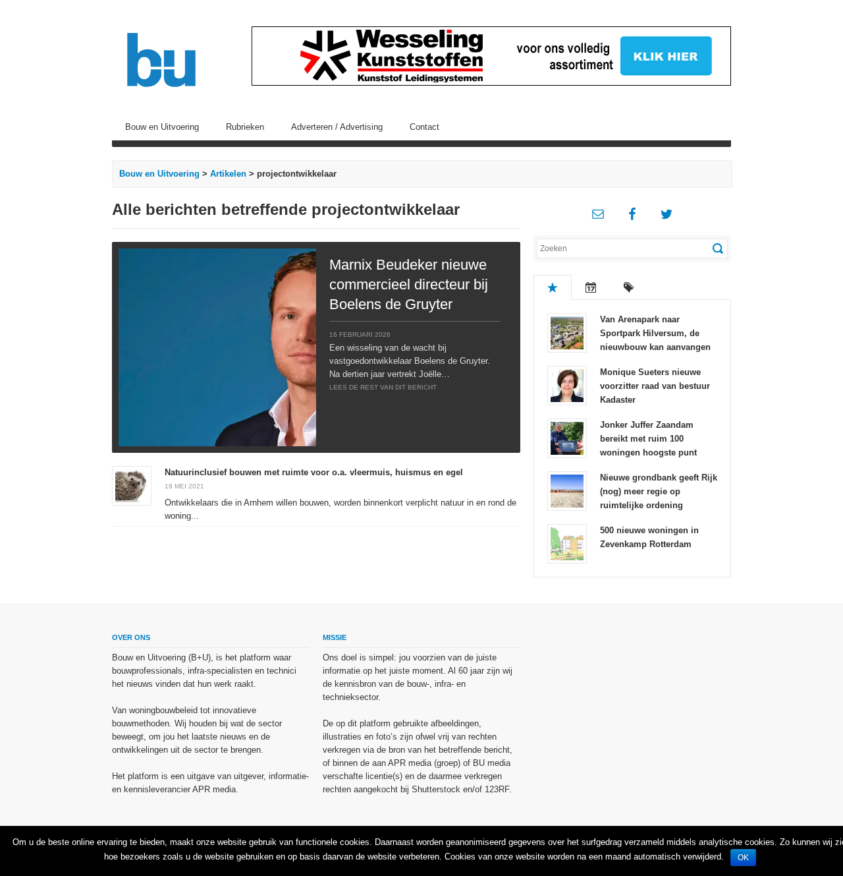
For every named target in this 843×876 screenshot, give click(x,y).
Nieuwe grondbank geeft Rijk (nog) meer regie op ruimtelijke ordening (658, 491)
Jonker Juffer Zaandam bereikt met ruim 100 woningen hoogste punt (648, 438)
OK (743, 857)
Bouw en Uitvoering (162, 127)
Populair (552, 287)
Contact (424, 127)
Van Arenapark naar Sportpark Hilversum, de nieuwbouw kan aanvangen (655, 333)
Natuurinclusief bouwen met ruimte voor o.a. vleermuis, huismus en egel (314, 472)
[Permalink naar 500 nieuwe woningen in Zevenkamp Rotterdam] (567, 543)
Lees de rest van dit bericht (383, 387)
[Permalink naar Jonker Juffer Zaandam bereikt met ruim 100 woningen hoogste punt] (567, 437)
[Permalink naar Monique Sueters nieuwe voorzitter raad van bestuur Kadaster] (567, 385)
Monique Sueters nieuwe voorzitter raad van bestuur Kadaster (655, 386)
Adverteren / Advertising (337, 127)
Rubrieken (245, 127)
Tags (629, 287)
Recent (590, 287)
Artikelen (228, 174)
